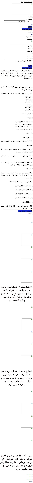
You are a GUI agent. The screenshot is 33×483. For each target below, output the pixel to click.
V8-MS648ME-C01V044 (23, 194)
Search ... (29, 21)
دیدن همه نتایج (27, 29)
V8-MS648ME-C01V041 (23, 190)
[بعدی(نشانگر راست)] (30, 481)
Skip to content (26, 2)
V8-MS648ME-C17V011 (24, 198)
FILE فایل (23, 71)
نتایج (30, 26)
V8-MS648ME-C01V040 (23, 186)
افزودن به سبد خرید (25, 211)
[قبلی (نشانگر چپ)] (31, 481)
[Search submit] (31, 24)
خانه (31, 71)
